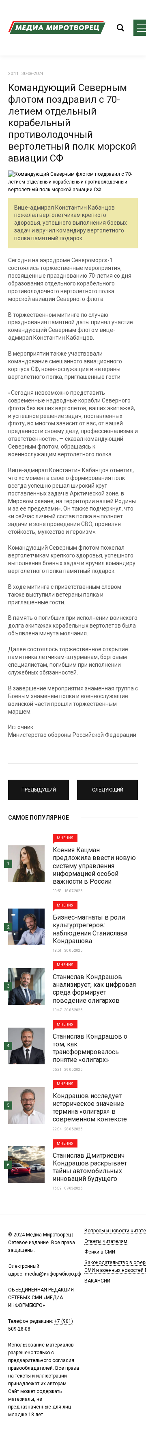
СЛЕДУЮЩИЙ (108, 786)
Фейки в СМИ (99, 1252)
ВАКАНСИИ (97, 1281)
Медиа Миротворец (56, 27)
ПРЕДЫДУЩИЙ (38, 786)
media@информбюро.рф (53, 1274)
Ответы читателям (105, 1241)
